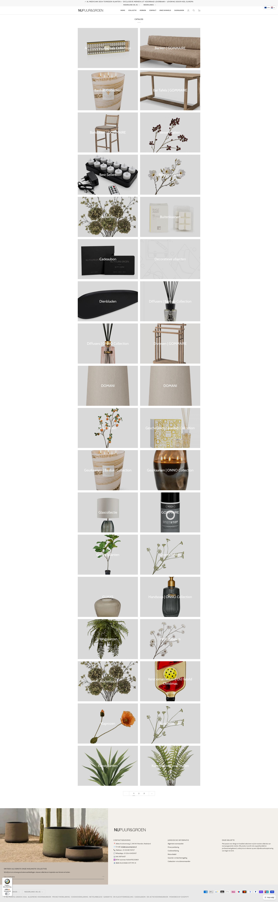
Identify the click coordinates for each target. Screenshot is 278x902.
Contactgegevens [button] (122, 840)
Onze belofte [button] (228, 840)
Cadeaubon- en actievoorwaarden (179, 861)
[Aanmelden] (102, 876)
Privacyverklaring (173, 847)
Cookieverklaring (173, 851)
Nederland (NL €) (130, 5)
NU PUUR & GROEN (14, 897)
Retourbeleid (172, 854)
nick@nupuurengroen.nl (129, 847)
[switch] (7, 893)
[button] (132, 10)
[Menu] (11, 879)
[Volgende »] (152, 793)
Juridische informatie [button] (178, 840)
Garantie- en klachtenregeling (177, 858)
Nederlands (149, 5)
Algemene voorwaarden (176, 844)
